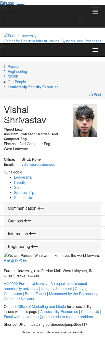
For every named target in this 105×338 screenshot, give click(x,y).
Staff (17, 187)
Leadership (23, 177)
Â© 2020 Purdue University (25, 283)
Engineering (17, 71)
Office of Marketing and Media (41, 306)
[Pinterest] (20, 260)
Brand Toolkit (35, 293)
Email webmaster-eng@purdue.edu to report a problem (48, 316)
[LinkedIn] (25, 260)
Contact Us (23, 197)
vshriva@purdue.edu (38, 164)
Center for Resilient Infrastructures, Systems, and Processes (52, 40)
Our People (17, 81)
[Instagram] (16, 260)
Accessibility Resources (59, 311)
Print (97, 94)
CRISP (13, 76)
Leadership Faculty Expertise (33, 86)
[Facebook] (5, 260)
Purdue (13, 66)
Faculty (20, 182)
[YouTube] (12, 260)
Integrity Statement (56, 288)
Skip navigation (12, 2)
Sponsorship (24, 192)
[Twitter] (8, 260)
